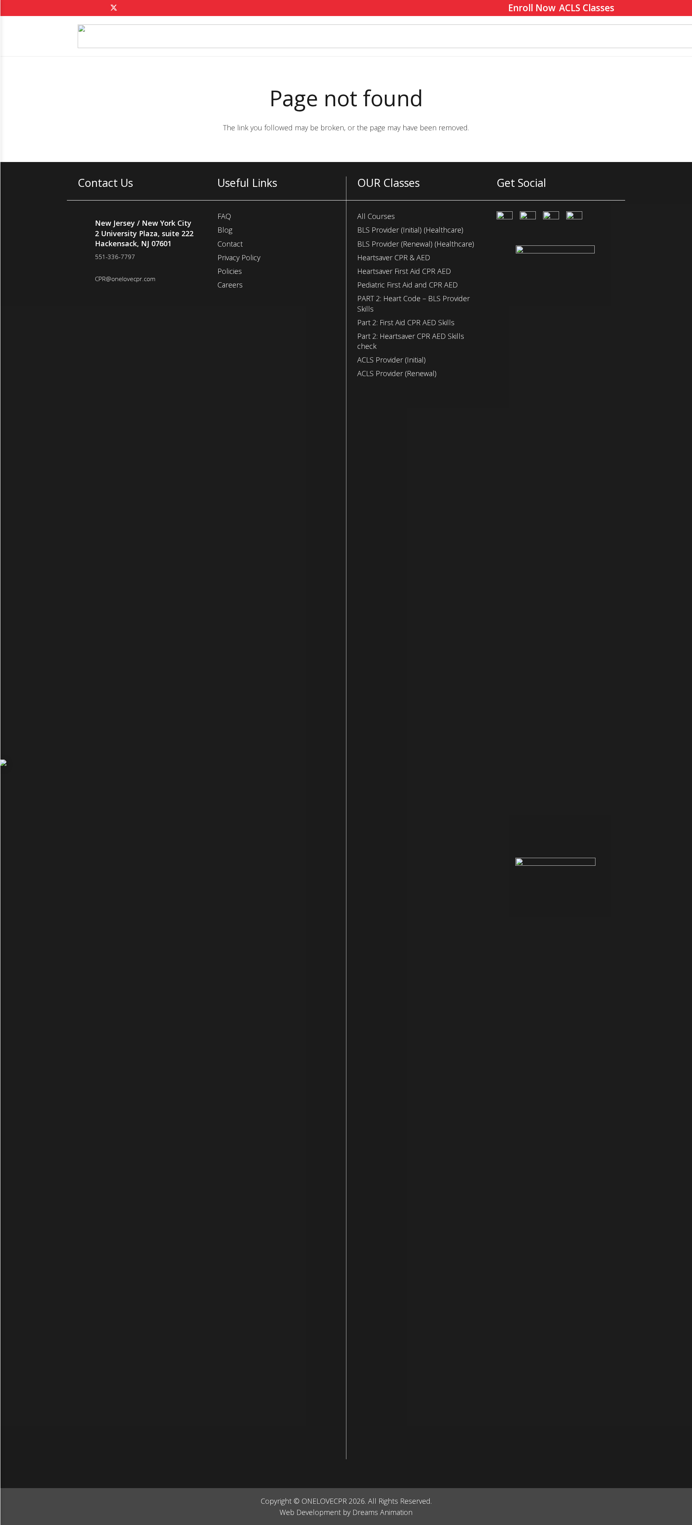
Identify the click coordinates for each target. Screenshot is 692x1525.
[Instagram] (99, 8)
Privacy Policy (238, 257)
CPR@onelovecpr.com (125, 279)
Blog (224, 230)
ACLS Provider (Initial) (391, 360)
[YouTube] (128, 8)
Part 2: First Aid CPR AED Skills (406, 322)
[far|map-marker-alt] (86, 233)
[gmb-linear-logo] (555, 1158)
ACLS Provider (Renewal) (397, 373)
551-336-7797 (115, 257)
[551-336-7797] (86, 258)
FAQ (224, 216)
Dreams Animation (382, 1512)
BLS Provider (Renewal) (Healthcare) (415, 244)
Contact (230, 244)
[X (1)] (551, 219)
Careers (230, 285)
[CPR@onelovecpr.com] (86, 280)
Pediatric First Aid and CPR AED (407, 285)
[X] (114, 8)
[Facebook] (85, 8)
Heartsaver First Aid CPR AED (404, 271)
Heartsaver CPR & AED (393, 257)
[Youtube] (574, 219)
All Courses (376, 216)
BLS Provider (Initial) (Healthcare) (410, 230)
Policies (229, 271)
